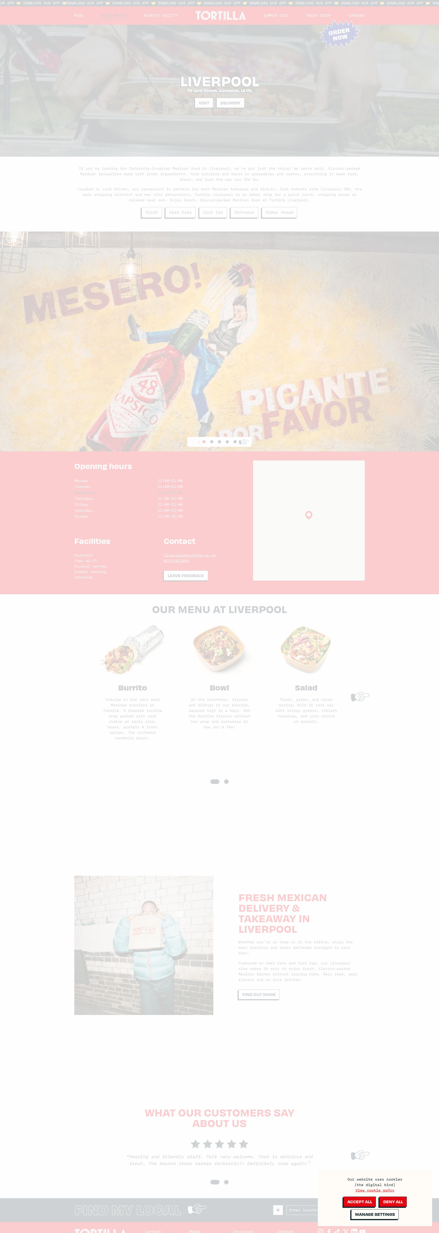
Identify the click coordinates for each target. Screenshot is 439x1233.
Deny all (393, 1201)
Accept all (359, 1201)
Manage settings (375, 1214)
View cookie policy (375, 1190)
